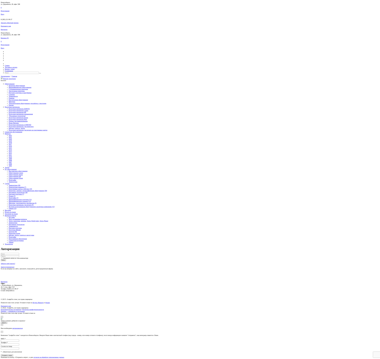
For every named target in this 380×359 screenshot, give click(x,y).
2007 (10, 162)
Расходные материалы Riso (18, 119)
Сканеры (12, 94)
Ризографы (12, 180)
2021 (10, 137)
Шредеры (12, 101)
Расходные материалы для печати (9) (21, 205)
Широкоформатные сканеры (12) (20, 201)
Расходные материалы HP (17, 112)
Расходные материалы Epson (18, 118)
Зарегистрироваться (7, 267)
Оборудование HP (15, 176)
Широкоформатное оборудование (20, 87)
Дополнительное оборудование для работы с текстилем (27, 103)
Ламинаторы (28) (14, 185)
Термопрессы (13, 96)
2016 (10, 146)
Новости (8, 134)
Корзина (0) (5, 38)
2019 (10, 141)
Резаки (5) (12, 196)
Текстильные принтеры (17, 91)
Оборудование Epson (16, 178)
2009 (10, 158)
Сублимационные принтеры (18, 89)
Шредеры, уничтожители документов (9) (22, 203)
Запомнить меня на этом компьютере (15, 258)
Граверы (11, 98)
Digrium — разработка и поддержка (13, 311)
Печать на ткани (10, 212)
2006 (10, 164)
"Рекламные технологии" (17, 116)
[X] (10, 277)
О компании (9, 71)
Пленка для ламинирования (18, 121)
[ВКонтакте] (5, 277)
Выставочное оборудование (18, 171)
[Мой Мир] (7, 277)
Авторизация (5, 76)
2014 (10, 150)
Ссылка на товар (6, 346)
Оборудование (10, 84)
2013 (10, 151)
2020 (10, 139)
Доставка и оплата (11, 67)
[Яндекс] (2, 277)
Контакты (4, 29)
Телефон (4, 342)
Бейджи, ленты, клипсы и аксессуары (21, 235)
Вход (2, 14)
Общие (11, 242)
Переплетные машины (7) (17, 187)
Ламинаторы (13, 182)
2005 (10, 166)
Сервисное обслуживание (13, 132)
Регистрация (5, 11)
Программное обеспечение (18, 239)
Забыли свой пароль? (8, 263)
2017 (10, 144)
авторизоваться (17, 328)
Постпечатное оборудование (18, 100)
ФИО (3, 339)
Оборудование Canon (16, 173)
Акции (7, 167)
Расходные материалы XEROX (19, 109)
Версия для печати (9, 79)
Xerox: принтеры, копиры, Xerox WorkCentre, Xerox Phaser (28, 221)
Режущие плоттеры (15, 228)
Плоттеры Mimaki (15, 230)
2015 (10, 148)
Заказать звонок (10, 23)
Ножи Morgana (14, 123)
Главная (14, 76)
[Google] (13, 277)
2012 (10, 153)
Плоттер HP (13, 231)
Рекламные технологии (17, 224)
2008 (10, 160)
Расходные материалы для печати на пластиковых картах (28, 130)
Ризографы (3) (13, 198)
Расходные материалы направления (21, 114)
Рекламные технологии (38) (18, 192)
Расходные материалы (12, 107)
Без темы (12, 217)
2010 (10, 157)
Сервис (7, 65)
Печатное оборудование (17, 85)
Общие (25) (12, 208)
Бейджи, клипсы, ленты (17, 128)
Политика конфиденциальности (33, 309)
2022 (10, 135)
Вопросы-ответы (10, 215)
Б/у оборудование (11, 169)
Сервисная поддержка (16, 240)
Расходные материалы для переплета (21, 126)
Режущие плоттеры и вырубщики (20, 93)
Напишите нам (6, 26)
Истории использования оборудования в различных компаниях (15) (32, 207)
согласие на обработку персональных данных (48, 357)
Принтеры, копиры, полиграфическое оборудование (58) (28, 191)
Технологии (9, 244)
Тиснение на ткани (11, 214)
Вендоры (8, 210)
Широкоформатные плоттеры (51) (20, 199)
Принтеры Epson (14, 233)
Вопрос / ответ (10, 69)
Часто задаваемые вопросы (18, 219)
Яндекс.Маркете (38, 303)
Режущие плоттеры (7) (16, 194)
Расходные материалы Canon (18, 110)
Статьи (7, 183)
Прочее (11, 105)
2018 (10, 142)
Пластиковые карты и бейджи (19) (20, 189)
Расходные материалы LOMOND (20, 125)
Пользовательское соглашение (11, 309)
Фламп (47, 303)
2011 (10, 155)
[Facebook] (16, 277)
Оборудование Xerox (16, 174)
